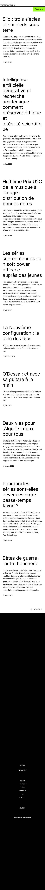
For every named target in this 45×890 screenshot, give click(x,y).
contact (22, 765)
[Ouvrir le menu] (43, 4)
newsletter (22, 770)
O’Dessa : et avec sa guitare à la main (21, 379)
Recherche (39, 9)
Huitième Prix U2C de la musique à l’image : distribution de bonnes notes (22, 192)
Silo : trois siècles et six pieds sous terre (21, 24)
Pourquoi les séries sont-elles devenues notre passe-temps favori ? (20, 494)
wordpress (27, 817)
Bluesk (22, 808)
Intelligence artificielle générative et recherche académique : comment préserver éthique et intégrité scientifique (22, 104)
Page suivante (36, 609)
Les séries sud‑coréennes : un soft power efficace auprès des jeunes (22, 264)
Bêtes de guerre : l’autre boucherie (21, 560)
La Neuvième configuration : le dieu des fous (21, 333)
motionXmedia (7, 4)
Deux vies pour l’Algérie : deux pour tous (19, 428)
